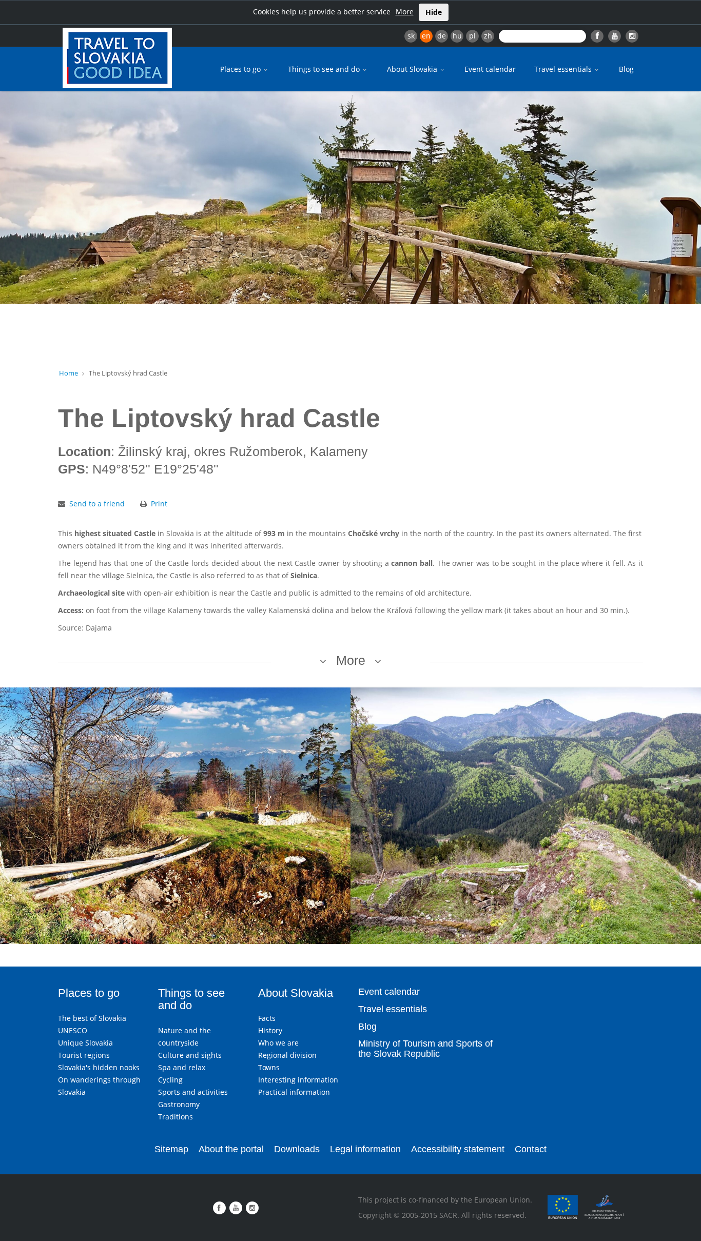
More (405, 11)
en (426, 36)
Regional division (287, 1055)
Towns (269, 1067)
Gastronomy (179, 1104)
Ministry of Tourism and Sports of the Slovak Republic (425, 1048)
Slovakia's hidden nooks (99, 1067)
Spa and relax (181, 1067)
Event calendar (490, 69)
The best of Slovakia (92, 1018)
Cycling (170, 1080)
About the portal (231, 1149)
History (270, 1030)
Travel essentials (564, 69)
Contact (531, 1149)
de (441, 36)
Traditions (175, 1116)
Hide (433, 12)
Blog (626, 69)
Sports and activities (193, 1092)
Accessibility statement (457, 1149)
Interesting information (298, 1080)
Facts (267, 1018)
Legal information (365, 1149)
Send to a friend (97, 503)
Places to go (241, 69)
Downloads (297, 1149)
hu (457, 36)
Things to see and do (325, 69)
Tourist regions (84, 1055)
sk (411, 36)
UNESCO (72, 1030)
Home (68, 373)
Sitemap (171, 1149)
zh (488, 36)
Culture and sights (190, 1055)
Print (159, 503)
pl (472, 36)
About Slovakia (413, 69)
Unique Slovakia (85, 1043)
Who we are (278, 1043)
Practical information (294, 1092)
